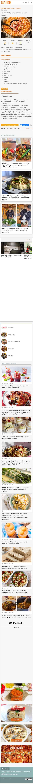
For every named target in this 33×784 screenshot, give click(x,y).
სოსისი (11, 128)
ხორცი (19, 128)
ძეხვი (15, 128)
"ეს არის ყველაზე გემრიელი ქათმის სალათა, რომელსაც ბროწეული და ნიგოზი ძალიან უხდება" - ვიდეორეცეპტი (16, 463)
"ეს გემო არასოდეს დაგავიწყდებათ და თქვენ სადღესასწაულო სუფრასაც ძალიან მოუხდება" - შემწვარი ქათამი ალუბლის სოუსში (16, 412)
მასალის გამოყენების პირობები (9, 774)
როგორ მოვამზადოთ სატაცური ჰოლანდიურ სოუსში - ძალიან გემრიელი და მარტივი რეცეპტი (15, 489)
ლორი (7, 128)
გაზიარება (25, 125)
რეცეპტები (16, 699)
